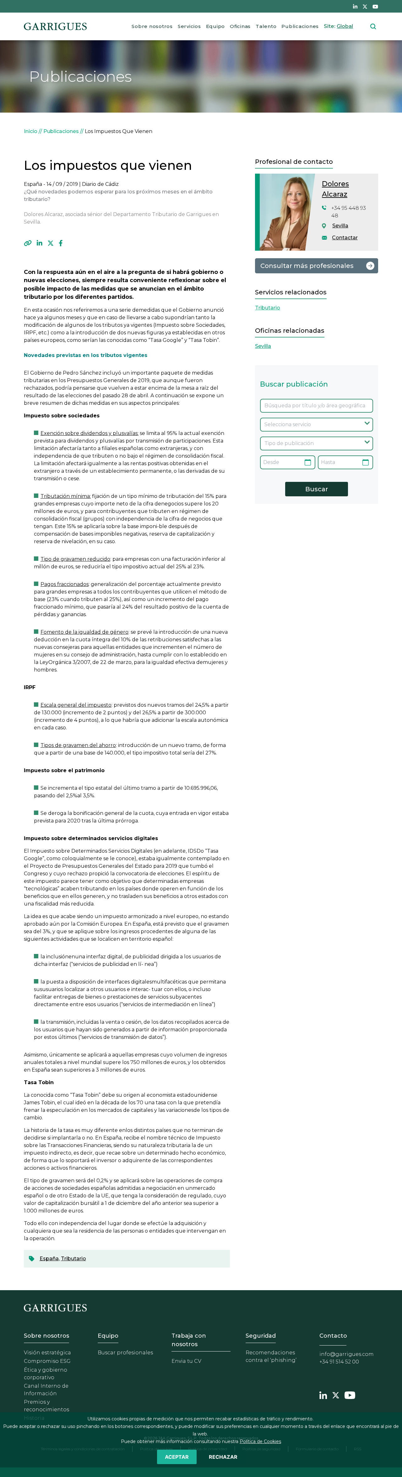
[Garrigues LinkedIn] (323, 1394)
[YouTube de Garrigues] (375, 6)
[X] (50, 243)
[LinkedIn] (39, 243)
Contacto (333, 1335)
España (49, 1259)
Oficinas (240, 26)
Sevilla (340, 226)
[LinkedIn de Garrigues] (355, 6)
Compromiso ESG (47, 1361)
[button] (28, 243)
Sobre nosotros (152, 26)
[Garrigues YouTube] (350, 1394)
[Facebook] (61, 243)
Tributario (73, 1259)
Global (345, 26)
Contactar (345, 238)
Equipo (215, 26)
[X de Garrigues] (364, 6)
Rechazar (223, 1457)
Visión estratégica (47, 1353)
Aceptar (177, 1457)
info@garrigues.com (346, 1354)
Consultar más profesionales (307, 266)
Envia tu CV (186, 1361)
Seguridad (261, 1335)
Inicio (30, 131)
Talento (266, 26)
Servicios (189, 26)
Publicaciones (300, 26)
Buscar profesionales (125, 1353)
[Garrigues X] (336, 1394)
